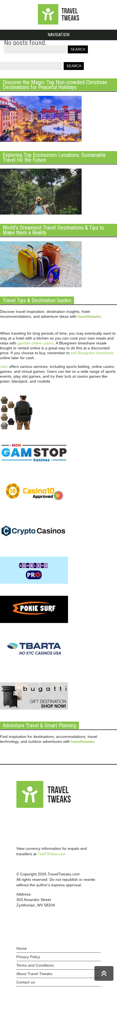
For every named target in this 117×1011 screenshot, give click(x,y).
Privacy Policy (28, 957)
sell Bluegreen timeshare (92, 353)
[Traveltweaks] (58, 23)
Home (21, 948)
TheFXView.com (52, 854)
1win (4, 366)
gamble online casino (35, 343)
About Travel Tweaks (34, 974)
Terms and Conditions (35, 965)
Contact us (25, 982)
